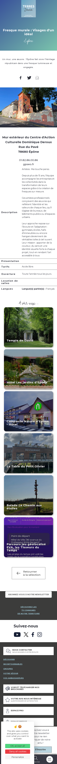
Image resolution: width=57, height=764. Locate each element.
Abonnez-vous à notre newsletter (28, 594)
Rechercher (35, 762)
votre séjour (10, 673)
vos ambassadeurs (13, 678)
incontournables (12, 664)
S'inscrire (40, 749)
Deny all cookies (17, 751)
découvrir (9, 659)
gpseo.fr (28, 164)
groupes (8, 669)
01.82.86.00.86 (28, 160)
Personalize (18, 757)
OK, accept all (17, 746)
